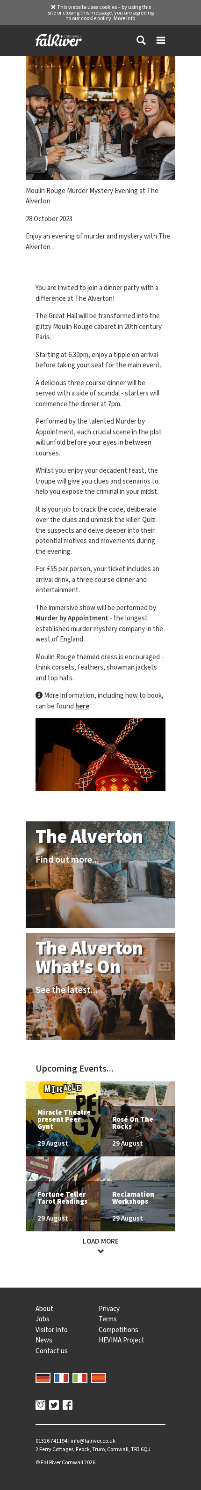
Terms (108, 1319)
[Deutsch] (43, 1377)
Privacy (109, 1308)
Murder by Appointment (72, 618)
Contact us (52, 1351)
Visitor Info (52, 1329)
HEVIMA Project (121, 1340)
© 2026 (65, 1462)
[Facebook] (67, 1406)
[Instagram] (40, 1406)
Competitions (118, 1329)
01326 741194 (51, 1441)
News (44, 1340)
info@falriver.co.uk (93, 1441)
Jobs (43, 1319)
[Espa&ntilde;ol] (98, 1377)
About (44, 1308)
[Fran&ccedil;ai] (61, 1377)
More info (124, 18)
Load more (101, 1241)
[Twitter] (54, 1406)
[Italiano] (79, 1377)
